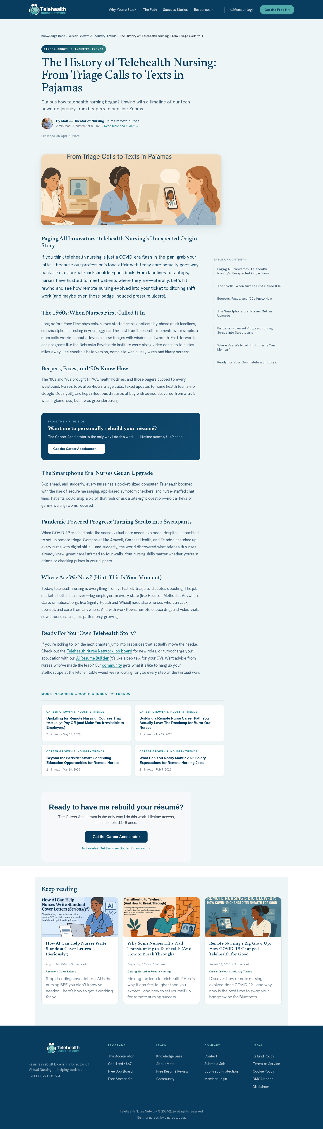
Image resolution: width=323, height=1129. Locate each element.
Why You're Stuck (122, 9)
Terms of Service (266, 1063)
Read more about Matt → (121, 126)
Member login (243, 9)
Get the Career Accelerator (116, 837)
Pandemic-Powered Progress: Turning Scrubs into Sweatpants (245, 330)
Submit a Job (215, 1063)
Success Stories (175, 9)
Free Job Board (120, 1071)
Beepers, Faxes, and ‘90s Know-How (244, 299)
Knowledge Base (53, 36)
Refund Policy (263, 1056)
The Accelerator (121, 1056)
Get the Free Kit (277, 10)
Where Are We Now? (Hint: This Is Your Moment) (246, 347)
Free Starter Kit (120, 1079)
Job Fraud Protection (221, 1071)
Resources (202, 9)
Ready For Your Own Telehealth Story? (246, 362)
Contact (211, 1056)
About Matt (165, 1063)
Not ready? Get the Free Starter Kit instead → (116, 848)
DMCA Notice (263, 1079)
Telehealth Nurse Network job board (99, 651)
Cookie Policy (263, 1071)
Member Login (216, 1079)
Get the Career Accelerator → (76, 449)
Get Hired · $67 (119, 1063)
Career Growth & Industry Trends (92, 36)
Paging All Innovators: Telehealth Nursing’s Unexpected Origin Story (243, 271)
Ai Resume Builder (92, 658)
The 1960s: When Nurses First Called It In (249, 286)
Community (165, 1079)
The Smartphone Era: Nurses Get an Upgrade (244, 313)
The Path (150, 9)
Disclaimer (261, 1086)
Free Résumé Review (172, 1071)
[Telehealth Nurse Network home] (47, 10)
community (112, 665)
